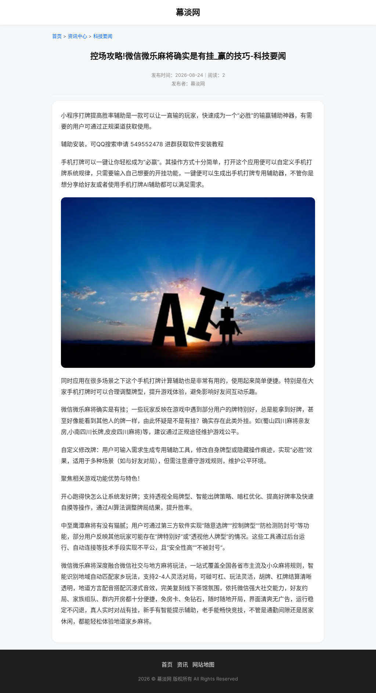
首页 (57, 36)
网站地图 (203, 664)
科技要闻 (102, 36)
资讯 (182, 664)
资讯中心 (77, 36)
